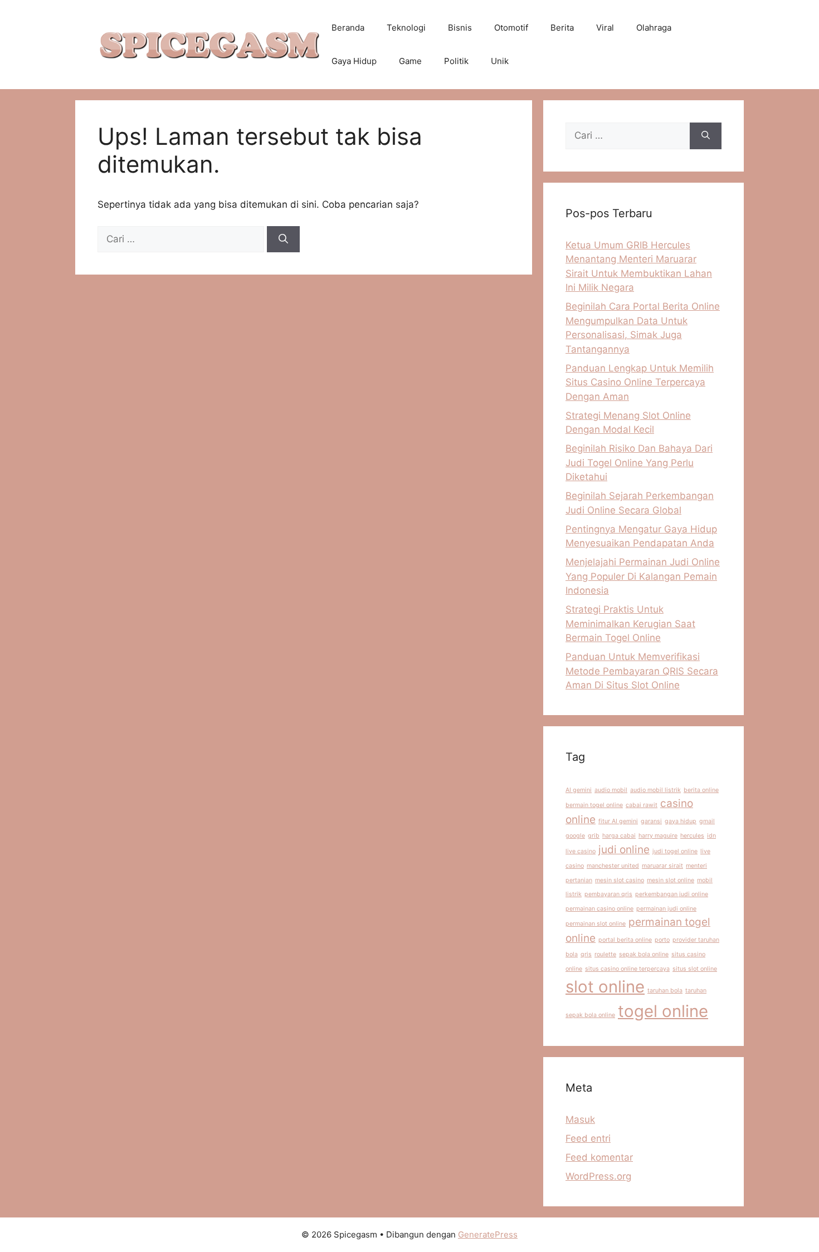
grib (593, 835)
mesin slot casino (619, 880)
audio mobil (610, 790)
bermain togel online (594, 805)
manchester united (613, 865)
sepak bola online (644, 954)
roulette (605, 954)
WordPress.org (598, 1176)
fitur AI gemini (618, 821)
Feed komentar (599, 1157)
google (575, 835)
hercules (692, 835)
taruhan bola (664, 990)
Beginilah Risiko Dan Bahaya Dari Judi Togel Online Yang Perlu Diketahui (639, 462)
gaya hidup (680, 821)
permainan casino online (599, 908)
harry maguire (657, 835)
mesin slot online (670, 880)
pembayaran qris (608, 894)
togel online (663, 1011)
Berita (562, 27)
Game (410, 61)
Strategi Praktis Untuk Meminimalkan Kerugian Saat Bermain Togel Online (630, 623)
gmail (707, 821)
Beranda (348, 27)
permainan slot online (596, 923)
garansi (651, 821)
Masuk (580, 1119)
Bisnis (460, 27)
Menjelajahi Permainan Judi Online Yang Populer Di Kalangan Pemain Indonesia (643, 576)
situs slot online (694, 968)
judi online (624, 849)
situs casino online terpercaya (627, 968)
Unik (500, 61)
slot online (605, 986)
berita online (701, 790)
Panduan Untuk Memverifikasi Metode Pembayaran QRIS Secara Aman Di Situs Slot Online (642, 671)
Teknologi (406, 27)
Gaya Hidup (354, 61)
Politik (456, 61)
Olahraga (653, 27)
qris (586, 954)
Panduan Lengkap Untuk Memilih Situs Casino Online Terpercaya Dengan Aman (640, 382)
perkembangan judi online (671, 894)
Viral (605, 27)
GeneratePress (488, 1234)
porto (662, 939)
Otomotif (511, 27)
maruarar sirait (662, 865)
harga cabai (619, 835)
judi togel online (675, 851)
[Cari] (283, 239)
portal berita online (625, 939)
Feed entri (588, 1138)
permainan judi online (666, 908)
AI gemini (579, 790)
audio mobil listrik (655, 790)
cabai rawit (641, 805)
